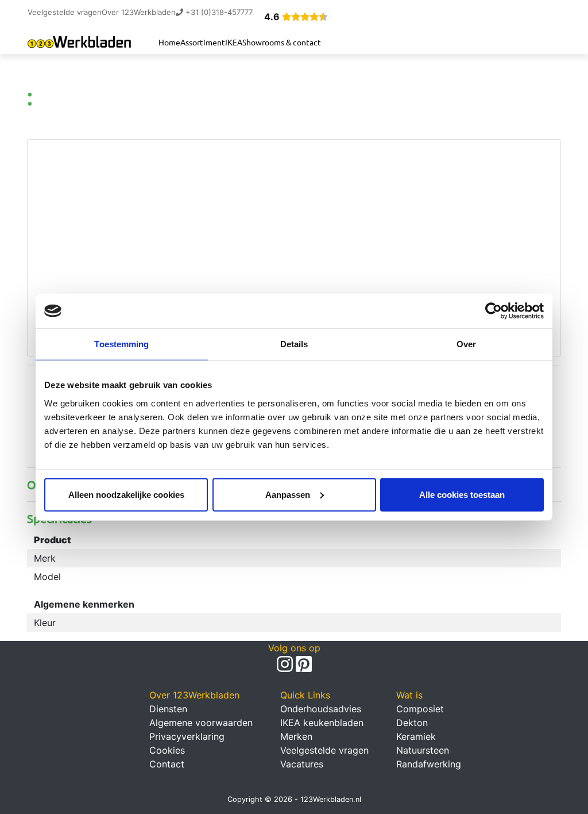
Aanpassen (287, 494)
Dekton (412, 722)
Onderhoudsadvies (320, 709)
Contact (166, 764)
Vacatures (301, 764)
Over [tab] (466, 344)
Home (169, 42)
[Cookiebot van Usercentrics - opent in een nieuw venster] (493, 311)
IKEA (233, 42)
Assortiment (202, 42)
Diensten (168, 709)
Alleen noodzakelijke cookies (126, 494)
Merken (296, 736)
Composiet (420, 709)
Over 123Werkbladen (139, 12)
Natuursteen (422, 750)
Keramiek (416, 736)
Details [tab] (294, 344)
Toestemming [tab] (121, 344)
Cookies (167, 750)
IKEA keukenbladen (321, 722)
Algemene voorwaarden (201, 722)
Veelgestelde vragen (65, 12)
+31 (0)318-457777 (218, 12)
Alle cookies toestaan (462, 494)
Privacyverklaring (187, 736)
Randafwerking (428, 764)
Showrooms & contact (281, 42)
